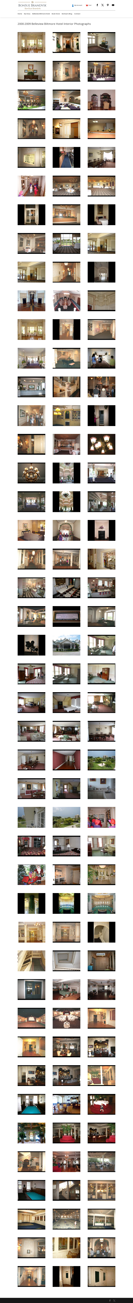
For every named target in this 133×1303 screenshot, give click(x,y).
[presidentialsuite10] (101, 731)
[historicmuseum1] (31, 444)
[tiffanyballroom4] (31, 1219)
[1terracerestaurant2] (31, 100)
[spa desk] (101, 875)
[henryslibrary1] (66, 416)
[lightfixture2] (31, 473)
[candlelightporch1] (66, 243)
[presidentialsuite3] (66, 674)
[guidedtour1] (31, 416)
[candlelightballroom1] (66, 186)
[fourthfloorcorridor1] (101, 358)
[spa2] (66, 903)
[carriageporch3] (31, 301)
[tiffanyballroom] (101, 1190)
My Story (27, 14)
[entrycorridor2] (101, 330)
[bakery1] (31, 157)
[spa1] (31, 903)
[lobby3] (31, 502)
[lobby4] (66, 502)
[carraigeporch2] (31, 272)
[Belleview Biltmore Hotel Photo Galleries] (31, 645)
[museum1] (31, 616)
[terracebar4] (66, 1076)
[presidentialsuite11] (31, 760)
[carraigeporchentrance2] (101, 272)
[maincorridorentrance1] (66, 559)
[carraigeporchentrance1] (66, 272)
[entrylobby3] (66, 358)
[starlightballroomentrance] (101, 1018)
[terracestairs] (66, 1190)
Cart (89, 5)
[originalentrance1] (66, 645)
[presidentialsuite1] (101, 645)
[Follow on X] (102, 5)
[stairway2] (101, 932)
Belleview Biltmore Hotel (41, 14)
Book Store (56, 14)
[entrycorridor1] (66, 330)
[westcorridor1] (31, 1276)
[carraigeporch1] (101, 243)
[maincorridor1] (31, 559)
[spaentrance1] (31, 932)
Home (20, 14)
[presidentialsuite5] (31, 703)
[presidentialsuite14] (31, 789)
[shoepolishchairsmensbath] (66, 875)
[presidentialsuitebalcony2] (31, 817)
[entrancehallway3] (31, 330)
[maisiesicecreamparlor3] (66, 588)
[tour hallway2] (101, 1248)
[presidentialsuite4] (101, 674)
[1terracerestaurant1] (101, 71)
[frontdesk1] (31, 387)
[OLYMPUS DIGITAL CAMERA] (101, 100)
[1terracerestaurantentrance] (31, 129)
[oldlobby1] (101, 616)
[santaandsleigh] (31, 875)
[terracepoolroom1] (31, 1190)
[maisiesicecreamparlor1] (101, 559)
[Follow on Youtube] (113, 5)
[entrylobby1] (31, 358)
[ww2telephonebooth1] (66, 1276)
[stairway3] (31, 961)
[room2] (66, 846)
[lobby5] (101, 502)
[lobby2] (101, 473)
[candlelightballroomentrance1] (31, 215)
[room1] (31, 846)
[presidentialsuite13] (101, 760)
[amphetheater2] (101, 129)
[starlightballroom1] (31, 1018)
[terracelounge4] (66, 1133)
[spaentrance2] (66, 932)
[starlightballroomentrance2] (31, 1047)
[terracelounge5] (101, 1133)
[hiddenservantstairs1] (101, 416)
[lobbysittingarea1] (31, 530)
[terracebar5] (101, 1076)
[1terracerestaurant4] (66, 100)
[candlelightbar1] (66, 215)
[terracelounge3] (31, 1133)
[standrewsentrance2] (31, 989)
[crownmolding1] (101, 301)
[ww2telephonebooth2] (101, 1276)
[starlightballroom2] (66, 1018)
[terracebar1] (66, 1047)
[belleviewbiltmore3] (101, 157)
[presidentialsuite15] (66, 789)
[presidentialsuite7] (101, 703)
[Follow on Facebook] (97, 5)
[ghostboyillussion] (66, 387)
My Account (78, 5)
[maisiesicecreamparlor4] (101, 588)
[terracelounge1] (66, 1104)
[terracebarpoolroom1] (31, 1104)
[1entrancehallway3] (31, 42)
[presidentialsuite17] (101, 789)
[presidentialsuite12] (66, 760)
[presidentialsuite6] (66, 703)
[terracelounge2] (101, 1104)
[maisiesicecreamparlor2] (31, 588)
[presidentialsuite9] (66, 731)
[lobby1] (66, 473)
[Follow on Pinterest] (108, 5)
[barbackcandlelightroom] (66, 157)
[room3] (101, 846)
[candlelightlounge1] (31, 243)
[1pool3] (101, 42)
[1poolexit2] (66, 71)
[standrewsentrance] (101, 961)
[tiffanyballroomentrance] (31, 1248)
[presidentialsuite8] (31, 731)
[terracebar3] (31, 1076)
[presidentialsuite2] (31, 674)
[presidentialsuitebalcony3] (66, 817)
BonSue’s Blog (67, 14)
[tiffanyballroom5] (66, 1219)
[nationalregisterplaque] (66, 616)
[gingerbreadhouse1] (101, 387)
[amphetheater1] (66, 129)
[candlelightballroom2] (101, 186)
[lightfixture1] (101, 444)
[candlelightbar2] (101, 215)
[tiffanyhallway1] (66, 1248)
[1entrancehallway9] (66, 42)
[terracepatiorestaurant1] (101, 1162)
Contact (77, 14)
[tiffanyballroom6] (101, 1219)
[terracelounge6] (31, 1162)
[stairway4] (66, 961)
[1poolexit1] (31, 71)
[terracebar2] (101, 1047)
